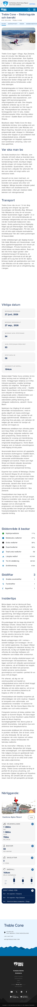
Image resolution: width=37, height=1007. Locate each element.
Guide (4, 23)
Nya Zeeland (20, 897)
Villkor (18, 980)
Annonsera (18, 973)
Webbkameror (31, 23)
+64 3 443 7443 (8, 936)
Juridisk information (18, 976)
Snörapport (12, 23)
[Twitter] (16, 992)
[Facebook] (26, 992)
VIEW (31, 817)
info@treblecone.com (12, 939)
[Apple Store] (24, 996)
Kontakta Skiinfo (18, 971)
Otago (28, 901)
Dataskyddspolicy (18, 978)
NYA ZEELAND (6, 20)
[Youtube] (12, 992)
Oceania (19, 894)
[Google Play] (14, 996)
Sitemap (18, 982)
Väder (22, 23)
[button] (29, 9)
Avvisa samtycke (18, 986)
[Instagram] (21, 992)
